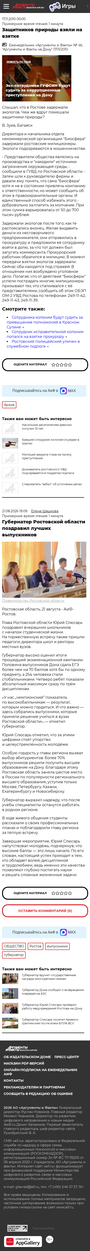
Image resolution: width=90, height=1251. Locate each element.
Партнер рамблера (43, 1228)
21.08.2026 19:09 (14, 511)
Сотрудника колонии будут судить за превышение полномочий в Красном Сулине (45, 322)
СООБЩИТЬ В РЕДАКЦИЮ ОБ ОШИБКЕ (38, 1094)
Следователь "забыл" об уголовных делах (52, 484)
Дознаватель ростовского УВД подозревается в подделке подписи (48, 471)
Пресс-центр (66, 1057)
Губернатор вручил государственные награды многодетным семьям (49, 977)
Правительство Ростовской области (33, 601)
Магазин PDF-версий (24, 1063)
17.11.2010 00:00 (14, 19)
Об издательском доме (27, 1057)
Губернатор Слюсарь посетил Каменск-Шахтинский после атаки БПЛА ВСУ (50, 1021)
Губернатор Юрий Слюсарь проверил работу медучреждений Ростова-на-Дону (52, 1006)
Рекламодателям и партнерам (34, 1087)
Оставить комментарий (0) (45, 911)
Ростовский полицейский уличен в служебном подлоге (43, 344)
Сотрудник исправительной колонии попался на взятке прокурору (45, 334)
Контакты (14, 1080)
